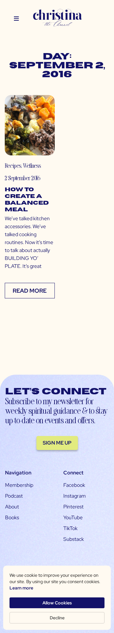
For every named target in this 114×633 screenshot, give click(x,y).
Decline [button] (57, 618)
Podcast (14, 496)
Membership (19, 485)
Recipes (13, 165)
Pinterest (73, 506)
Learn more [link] (21, 588)
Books (12, 517)
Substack (73, 539)
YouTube (73, 517)
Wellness (32, 165)
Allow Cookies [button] (57, 603)
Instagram (74, 496)
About (12, 506)
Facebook (74, 485)
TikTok (70, 528)
